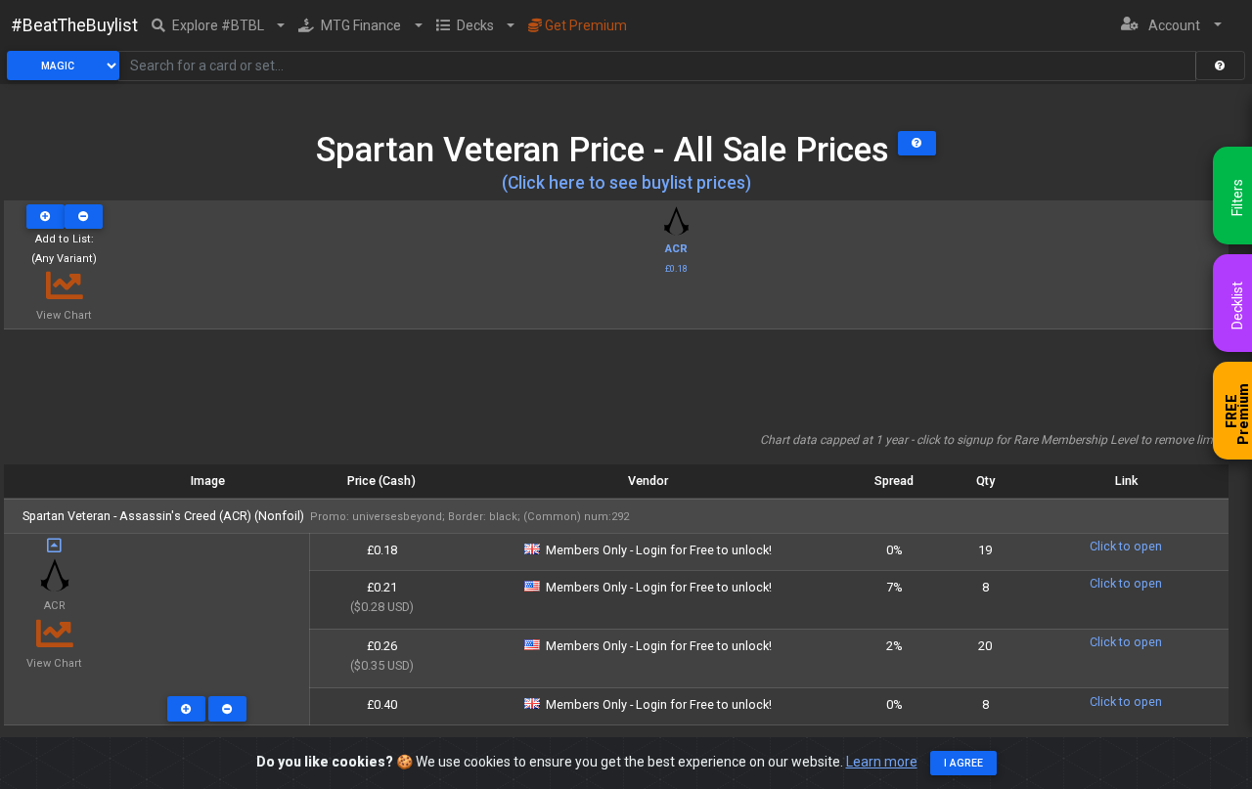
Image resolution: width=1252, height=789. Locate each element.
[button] (218, 25)
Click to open (1126, 546)
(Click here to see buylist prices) (626, 183)
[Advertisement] (616, 387)
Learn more (881, 761)
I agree (963, 763)
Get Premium (584, 25)
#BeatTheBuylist (74, 25)
